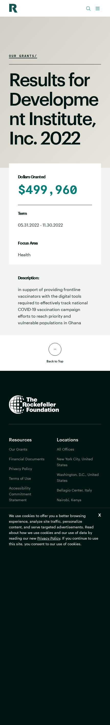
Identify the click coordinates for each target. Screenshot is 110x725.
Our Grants (18, 449)
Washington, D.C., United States (78, 477)
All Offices (65, 449)
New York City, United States (75, 462)
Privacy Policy (48, 538)
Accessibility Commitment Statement (20, 494)
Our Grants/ (23, 56)
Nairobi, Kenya (69, 500)
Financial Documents (27, 459)
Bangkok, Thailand (72, 509)
